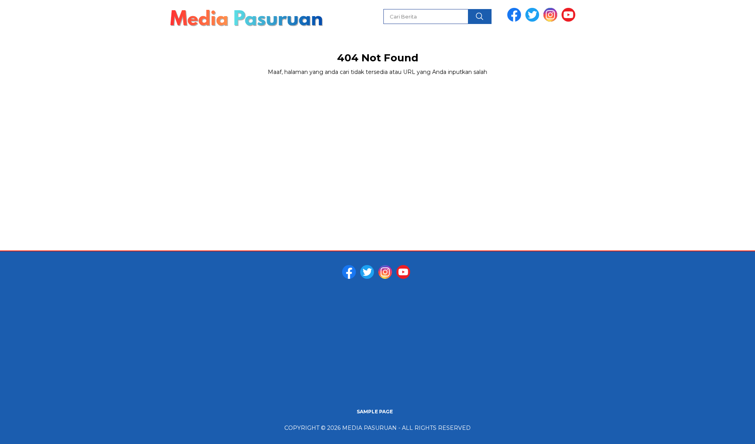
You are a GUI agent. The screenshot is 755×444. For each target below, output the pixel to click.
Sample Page (375, 412)
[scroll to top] (725, 432)
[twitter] (533, 20)
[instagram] (551, 20)
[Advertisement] (377, 344)
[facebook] (515, 20)
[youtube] (570, 20)
